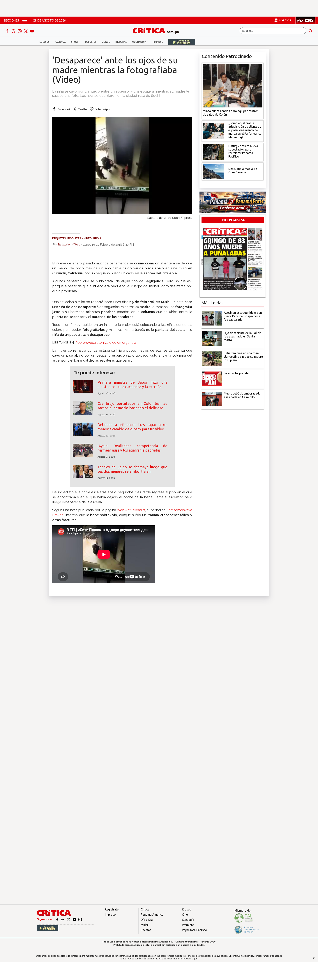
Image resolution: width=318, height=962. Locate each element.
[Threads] (14, 30)
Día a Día (147, 919)
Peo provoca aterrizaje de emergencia (105, 342)
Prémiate (188, 924)
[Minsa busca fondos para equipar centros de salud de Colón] (232, 85)
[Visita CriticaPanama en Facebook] (57, 919)
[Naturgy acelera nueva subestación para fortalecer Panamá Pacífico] (213, 151)
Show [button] (74, 41)
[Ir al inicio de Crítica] (157, 30)
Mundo (106, 41)
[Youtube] (32, 30)
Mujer (144, 924)
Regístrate (112, 909)
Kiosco (186, 909)
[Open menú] (24, 20)
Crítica (145, 909)
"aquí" (194, 958)
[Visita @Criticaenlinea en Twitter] (63, 919)
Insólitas (121, 41)
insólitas (74, 238)
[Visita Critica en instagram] (80, 919)
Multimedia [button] (139, 41)
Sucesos (45, 41)
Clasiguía (188, 919)
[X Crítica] (26, 30)
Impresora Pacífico (194, 930)
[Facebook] (7, 30)
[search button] (311, 30)
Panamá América (152, 914)
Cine (185, 914)
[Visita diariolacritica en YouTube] (75, 919)
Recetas (146, 930)
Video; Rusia (92, 238)
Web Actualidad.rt (130, 510)
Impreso (158, 41)
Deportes (90, 41)
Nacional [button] (60, 41)
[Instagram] (20, 30)
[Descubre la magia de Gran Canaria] (213, 171)
